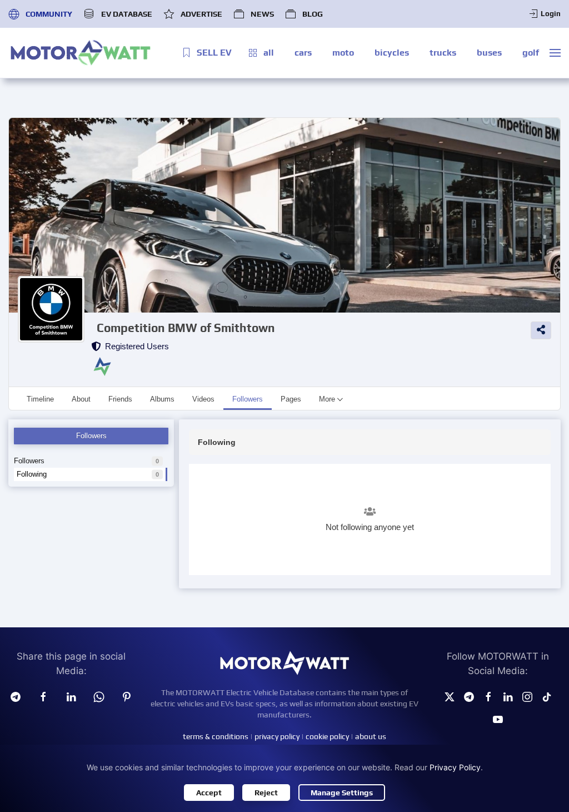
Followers (86, 461)
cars (303, 52)
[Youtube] (497, 718)
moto (343, 52)
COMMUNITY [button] (49, 13)
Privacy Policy (455, 767)
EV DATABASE (126, 13)
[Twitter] (449, 695)
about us (370, 736)
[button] (555, 53)
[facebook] (43, 695)
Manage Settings (342, 792)
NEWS (262, 13)
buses (489, 52)
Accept (209, 792)
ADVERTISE (201, 13)
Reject (266, 792)
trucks (443, 52)
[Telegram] (15, 695)
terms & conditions (215, 736)
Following (88, 474)
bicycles (392, 52)
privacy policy (277, 736)
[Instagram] (527, 695)
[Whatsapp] (98, 695)
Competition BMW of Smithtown (186, 328)
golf (530, 52)
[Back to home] (80, 53)
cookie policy (327, 736)
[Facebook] (488, 695)
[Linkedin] (71, 695)
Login (551, 13)
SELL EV (214, 52)
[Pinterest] (126, 695)
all (268, 52)
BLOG (312, 13)
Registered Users (135, 346)
